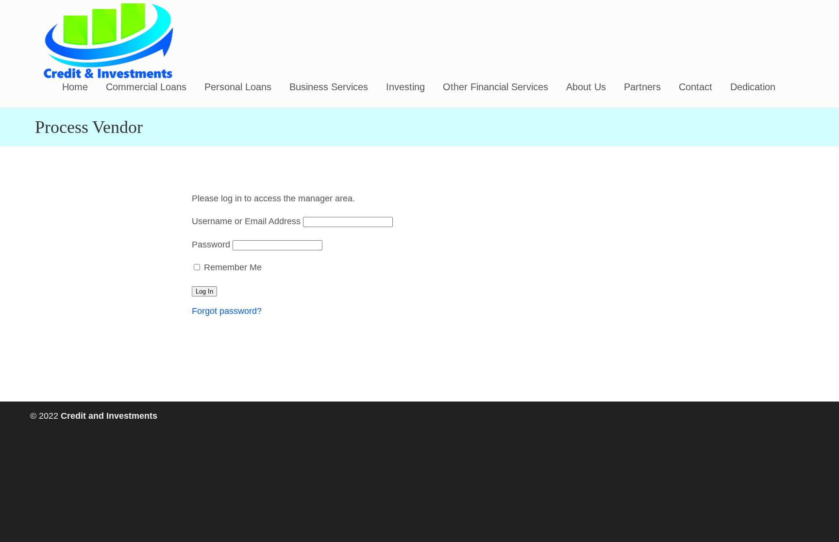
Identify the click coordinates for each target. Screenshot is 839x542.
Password (211, 244)
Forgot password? (227, 311)
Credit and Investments (108, 41)
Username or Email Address (246, 221)
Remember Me (231, 267)
